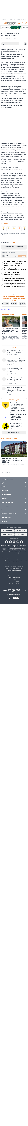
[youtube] (17, 541)
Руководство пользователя (14, 577)
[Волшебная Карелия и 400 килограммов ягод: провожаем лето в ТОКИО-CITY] (11, 321)
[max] (6, 541)
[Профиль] (26, 23)
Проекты (4, 521)
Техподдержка (6, 494)
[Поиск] (19, 23)
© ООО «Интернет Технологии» (14, 594)
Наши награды (14, 579)
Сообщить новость (7, 479)
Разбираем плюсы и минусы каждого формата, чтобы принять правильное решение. (13, 465)
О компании (5, 506)
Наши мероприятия (7, 502)
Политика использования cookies (14, 570)
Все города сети (6, 517)
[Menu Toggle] (2, 23)
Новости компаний (9, 438)
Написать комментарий (12, 44)
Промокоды (14, 400)
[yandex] (21, 541)
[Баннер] (15, 27)
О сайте (3, 486)
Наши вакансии (6, 510)
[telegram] (10, 541)
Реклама (4, 498)
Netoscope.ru (5, 223)
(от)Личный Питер (15, 19)
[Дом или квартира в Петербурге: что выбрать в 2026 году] (14, 449)
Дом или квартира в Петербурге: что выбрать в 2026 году (12, 460)
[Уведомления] (22, 23)
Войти (6, 256)
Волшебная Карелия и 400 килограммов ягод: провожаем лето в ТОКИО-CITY (10, 331)
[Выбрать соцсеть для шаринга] (25, 43)
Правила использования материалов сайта (14, 568)
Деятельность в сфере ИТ (14, 575)
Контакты (4, 490)
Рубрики (4, 483)
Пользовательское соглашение (14, 563)
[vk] (14, 541)
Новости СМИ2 (5, 309)
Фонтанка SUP (5, 19)
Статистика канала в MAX (9, 513)
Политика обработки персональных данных (14, 566)
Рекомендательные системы (14, 572)
